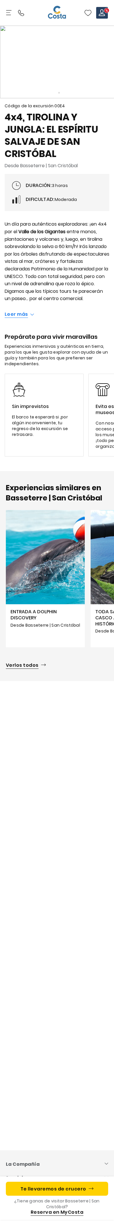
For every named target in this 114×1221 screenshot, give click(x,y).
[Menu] (9, 12)
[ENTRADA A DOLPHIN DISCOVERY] (45, 578)
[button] (88, 12)
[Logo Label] (57, 13)
